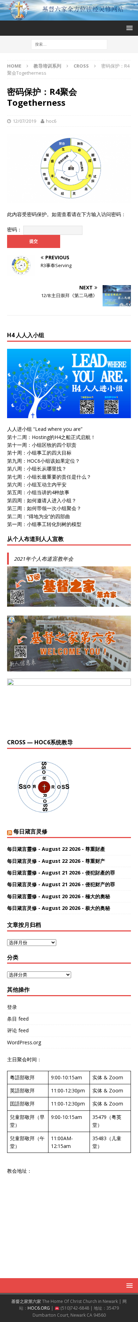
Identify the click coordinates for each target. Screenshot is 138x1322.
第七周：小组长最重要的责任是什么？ (49, 476)
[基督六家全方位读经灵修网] (69, 16)
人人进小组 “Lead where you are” (44, 429)
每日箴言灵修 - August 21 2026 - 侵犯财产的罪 (61, 884)
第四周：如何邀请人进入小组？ (41, 500)
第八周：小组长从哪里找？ (37, 468)
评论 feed (18, 1030)
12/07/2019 (24, 121)
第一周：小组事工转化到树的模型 (44, 524)
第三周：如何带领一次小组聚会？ (44, 508)
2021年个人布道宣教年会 (43, 558)
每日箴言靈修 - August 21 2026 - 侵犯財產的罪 (61, 872)
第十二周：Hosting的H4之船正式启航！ (51, 437)
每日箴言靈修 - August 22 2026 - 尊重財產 (56, 848)
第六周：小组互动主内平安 (37, 484)
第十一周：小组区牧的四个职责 (41, 444)
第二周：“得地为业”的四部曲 (38, 516)
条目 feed (18, 1018)
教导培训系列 (47, 66)
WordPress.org (24, 1042)
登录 (12, 1007)
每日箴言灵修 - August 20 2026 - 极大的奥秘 (58, 908)
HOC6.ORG (39, 1308)
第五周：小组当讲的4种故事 (38, 492)
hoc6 (51, 121)
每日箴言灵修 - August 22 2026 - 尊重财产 (56, 861)
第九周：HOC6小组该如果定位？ (43, 460)
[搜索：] (69, 43)
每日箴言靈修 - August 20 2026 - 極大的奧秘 (58, 896)
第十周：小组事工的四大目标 (39, 452)
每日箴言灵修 (30, 831)
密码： (15, 229)
